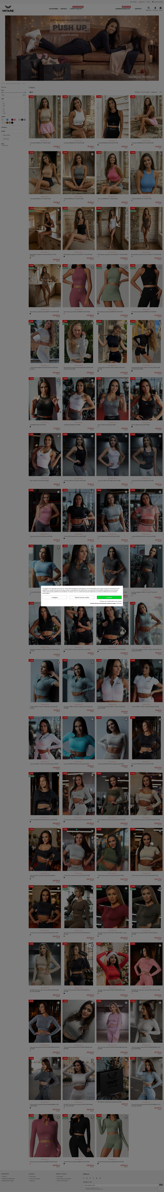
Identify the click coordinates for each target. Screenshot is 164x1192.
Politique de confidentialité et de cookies (111, 601)
